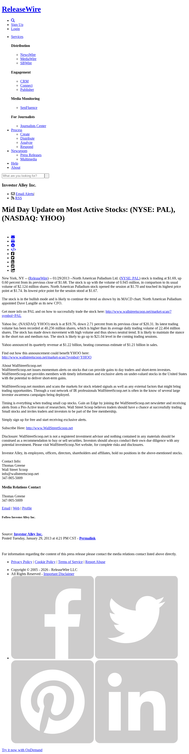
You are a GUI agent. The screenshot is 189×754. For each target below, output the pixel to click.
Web (16, 508)
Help (14, 163)
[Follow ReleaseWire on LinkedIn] (136, 742)
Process (16, 130)
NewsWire (28, 55)
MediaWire (28, 59)
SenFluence (28, 108)
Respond (26, 147)
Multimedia (28, 159)
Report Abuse (95, 562)
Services (17, 37)
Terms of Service (70, 562)
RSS (18, 198)
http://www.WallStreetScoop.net (49, 428)
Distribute (27, 138)
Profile (27, 508)
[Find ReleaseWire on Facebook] (52, 658)
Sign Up (17, 25)
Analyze (26, 142)
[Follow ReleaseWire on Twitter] (136, 658)
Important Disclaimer (59, 574)
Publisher (27, 90)
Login (15, 29)
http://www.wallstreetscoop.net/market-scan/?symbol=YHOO (47, 357)
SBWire (26, 63)
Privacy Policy (21, 562)
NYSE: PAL (130, 278)
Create (25, 134)
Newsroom (19, 151)
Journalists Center (33, 126)
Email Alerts (25, 194)
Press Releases (30, 155)
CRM (24, 81)
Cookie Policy (45, 562)
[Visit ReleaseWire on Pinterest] (52, 742)
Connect (26, 85)
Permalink (87, 538)
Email (6, 508)
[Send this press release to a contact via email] (13, 237)
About (15, 167)
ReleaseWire (21, 9)
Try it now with (22, 750)
